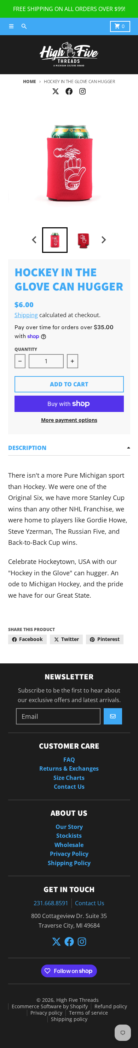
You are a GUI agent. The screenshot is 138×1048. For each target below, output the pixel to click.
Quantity (26, 349)
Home (29, 81)
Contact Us (89, 903)
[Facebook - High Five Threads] (69, 91)
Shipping (26, 315)
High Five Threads (77, 1000)
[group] (55, 240)
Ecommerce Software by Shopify (50, 1006)
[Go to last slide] (35, 240)
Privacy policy (46, 1013)
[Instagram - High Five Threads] (82, 91)
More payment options (69, 420)
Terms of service (88, 1013)
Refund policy (110, 1006)
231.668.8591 (51, 903)
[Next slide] (103, 240)
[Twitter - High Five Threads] (55, 91)
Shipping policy (69, 1019)
